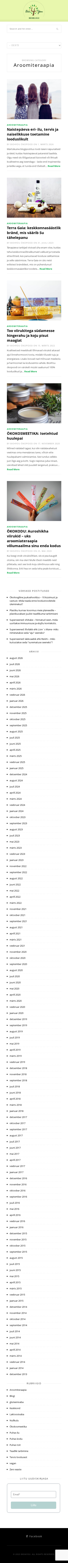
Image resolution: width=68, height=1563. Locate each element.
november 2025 (18, 713)
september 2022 (18, 872)
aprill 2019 (15, 1049)
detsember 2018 (18, 1068)
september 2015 (18, 1251)
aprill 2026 (15, 682)
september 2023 (18, 823)
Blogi (12, 1396)
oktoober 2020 (17, 958)
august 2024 (16, 780)
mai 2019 (14, 1043)
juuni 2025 (15, 743)
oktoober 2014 (17, 1319)
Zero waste (15, 1469)
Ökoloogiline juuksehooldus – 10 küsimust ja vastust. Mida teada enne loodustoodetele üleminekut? (33, 601)
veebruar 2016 (17, 1221)
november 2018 (18, 1074)
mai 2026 (14, 676)
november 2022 (18, 866)
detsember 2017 (18, 1117)
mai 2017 (14, 1153)
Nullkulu (14, 1420)
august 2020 (16, 970)
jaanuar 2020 (16, 1013)
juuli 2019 (15, 1037)
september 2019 (18, 1025)
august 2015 (16, 1257)
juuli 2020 (15, 976)
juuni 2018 (15, 1092)
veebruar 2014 (17, 1362)
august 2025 (16, 731)
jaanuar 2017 (16, 1172)
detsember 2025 (18, 707)
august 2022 (16, 878)
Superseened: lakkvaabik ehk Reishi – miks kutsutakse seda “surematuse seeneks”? (32, 640)
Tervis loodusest (18, 1457)
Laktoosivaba (17, 1414)
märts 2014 (16, 1355)
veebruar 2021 (17, 945)
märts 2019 (16, 1055)
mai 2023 (14, 841)
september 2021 (18, 921)
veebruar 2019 (17, 1062)
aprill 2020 (15, 994)
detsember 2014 (18, 1306)
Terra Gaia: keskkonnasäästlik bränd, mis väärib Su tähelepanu (34, 232)
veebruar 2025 (17, 762)
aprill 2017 (15, 1160)
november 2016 (18, 1184)
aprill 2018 (15, 1098)
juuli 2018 (15, 1086)
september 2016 (18, 1196)
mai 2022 (14, 890)
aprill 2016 (15, 1215)
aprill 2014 (15, 1349)
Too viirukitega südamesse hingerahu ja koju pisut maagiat (31, 335)
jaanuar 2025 (16, 768)
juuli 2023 (15, 835)
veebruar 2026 (17, 694)
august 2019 (16, 1031)
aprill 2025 (15, 749)
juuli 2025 (15, 737)
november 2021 (18, 909)
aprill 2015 (15, 1282)
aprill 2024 (15, 792)
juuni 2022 (15, 884)
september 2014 (18, 1325)
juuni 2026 (15, 670)
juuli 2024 (15, 786)
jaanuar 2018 (16, 1111)
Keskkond (15, 1408)
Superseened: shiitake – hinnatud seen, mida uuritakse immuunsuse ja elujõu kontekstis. (34, 621)
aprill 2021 (15, 933)
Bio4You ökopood (21, 144)
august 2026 (16, 658)
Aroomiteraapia (17, 124)
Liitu (33, 1505)
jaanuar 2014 (16, 1368)
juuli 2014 (15, 1331)
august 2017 (16, 1135)
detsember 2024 (18, 774)
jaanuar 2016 (16, 1227)
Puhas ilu (14, 1432)
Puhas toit (15, 1445)
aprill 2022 (15, 896)
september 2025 (18, 725)
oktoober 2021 (17, 915)
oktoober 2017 (17, 1123)
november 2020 (18, 951)
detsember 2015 (18, 1233)
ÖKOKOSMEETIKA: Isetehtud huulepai (32, 436)
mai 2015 (14, 1276)
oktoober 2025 (17, 719)
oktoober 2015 (17, 1245)
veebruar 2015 (17, 1294)
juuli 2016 (15, 1202)
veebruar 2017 (17, 1166)
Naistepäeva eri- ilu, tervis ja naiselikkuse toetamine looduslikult (32, 134)
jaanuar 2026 (16, 700)
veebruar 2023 (17, 853)
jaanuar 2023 (16, 860)
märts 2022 (16, 902)
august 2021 (16, 927)
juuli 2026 (15, 664)
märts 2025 (16, 756)
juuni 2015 (15, 1270)
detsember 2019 (18, 1019)
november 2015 (18, 1239)
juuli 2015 (15, 1264)
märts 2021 (16, 939)
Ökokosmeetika (18, 1426)
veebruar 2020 (17, 1007)
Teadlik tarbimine (19, 1451)
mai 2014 (14, 1343)
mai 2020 (14, 988)
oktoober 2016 (17, 1190)
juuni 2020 (15, 982)
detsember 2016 (18, 1178)
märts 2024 (16, 798)
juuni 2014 (15, 1337)
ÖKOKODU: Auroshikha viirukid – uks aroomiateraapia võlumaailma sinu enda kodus (34, 538)
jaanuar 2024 (16, 811)
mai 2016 (14, 1209)
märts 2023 (16, 847)
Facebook (35, 1536)
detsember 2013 (18, 1374)
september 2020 (18, 964)
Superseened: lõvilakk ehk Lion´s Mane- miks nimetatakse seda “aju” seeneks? (34, 631)
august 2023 (16, 829)
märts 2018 (16, 1104)
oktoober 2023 (17, 817)
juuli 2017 (15, 1141)
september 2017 (18, 1129)
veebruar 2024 (17, 805)
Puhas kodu (16, 1438)
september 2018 (18, 1080)
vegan (13, 1463)
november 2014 (18, 1313)
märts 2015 (16, 1288)
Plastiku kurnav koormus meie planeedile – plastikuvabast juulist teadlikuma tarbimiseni (34, 612)
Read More (54, 166)
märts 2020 (16, 1000)
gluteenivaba (17, 1402)
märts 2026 (16, 688)
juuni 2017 (15, 1147)
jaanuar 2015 (16, 1300)
